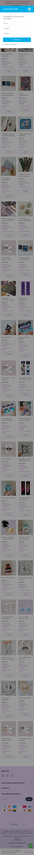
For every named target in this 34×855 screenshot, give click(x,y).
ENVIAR (17, 40)
